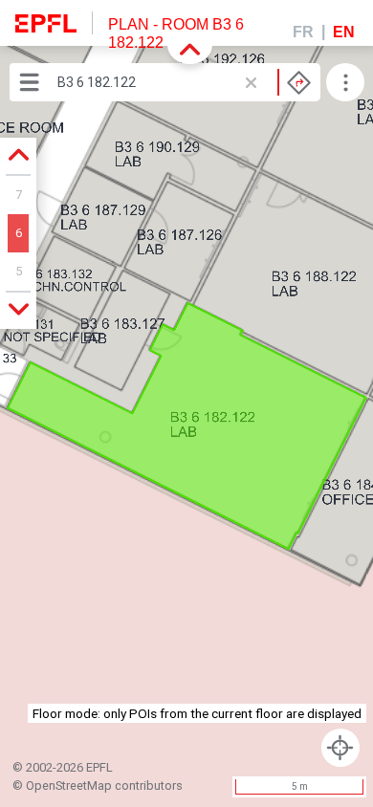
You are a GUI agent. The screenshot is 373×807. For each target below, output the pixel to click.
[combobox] (184, 82)
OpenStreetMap (69, 785)
